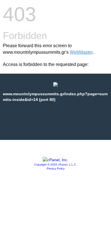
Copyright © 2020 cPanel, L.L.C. (55, 164)
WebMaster (81, 52)
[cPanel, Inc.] (55, 160)
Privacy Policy (56, 168)
